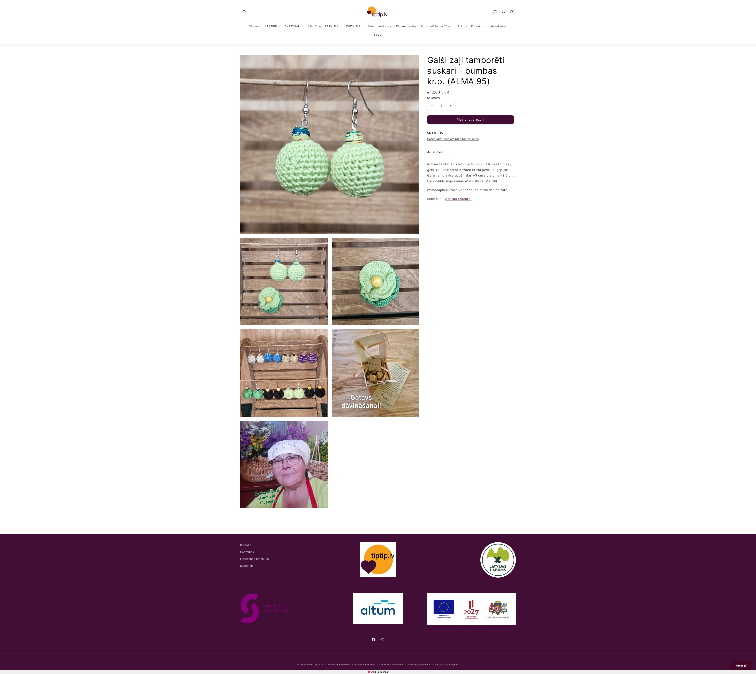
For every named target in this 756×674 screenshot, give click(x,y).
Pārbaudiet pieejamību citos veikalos (453, 139)
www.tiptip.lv (315, 664)
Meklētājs (246, 565)
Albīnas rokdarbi (458, 199)
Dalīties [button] (437, 152)
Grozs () (741, 665)
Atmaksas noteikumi (339, 664)
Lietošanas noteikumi (255, 558)
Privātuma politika (364, 664)
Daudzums (434, 97)
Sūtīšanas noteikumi (419, 664)
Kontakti (246, 545)
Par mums (247, 552)
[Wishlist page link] (495, 12)
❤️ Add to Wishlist (378, 671)
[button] (244, 12)
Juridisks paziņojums (447, 664)
